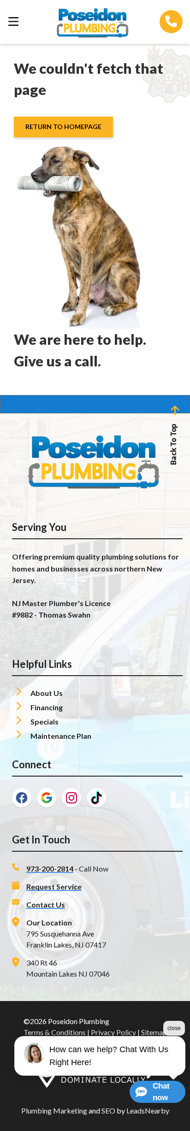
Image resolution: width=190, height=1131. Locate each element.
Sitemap (154, 1032)
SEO (108, 1110)
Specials (45, 721)
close (174, 1028)
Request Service (54, 886)
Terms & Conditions (55, 1032)
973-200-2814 (49, 868)
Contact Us (45, 904)
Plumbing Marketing (54, 1110)
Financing (47, 707)
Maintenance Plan (60, 735)
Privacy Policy (113, 1032)
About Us (47, 693)
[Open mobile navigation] (13, 22)
